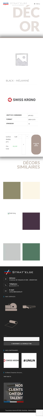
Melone (31, 263)
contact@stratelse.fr (15, 292)
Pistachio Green (11, 202)
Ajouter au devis (36, 144)
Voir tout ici (7, 376)
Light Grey (11, 263)
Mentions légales (33, 410)
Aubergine (31, 233)
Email (5, 336)
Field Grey (11, 217)
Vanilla (31, 202)
